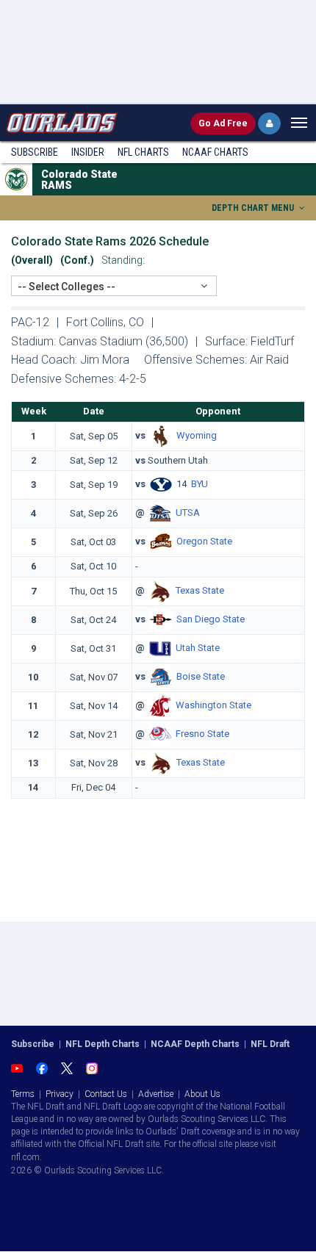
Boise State (200, 676)
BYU (199, 484)
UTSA (188, 513)
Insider (87, 152)
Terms (23, 1094)
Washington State (213, 704)
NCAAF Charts (215, 152)
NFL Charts (143, 152)
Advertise (155, 1094)
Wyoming (196, 435)
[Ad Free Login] (269, 123)
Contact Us (106, 1094)
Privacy (59, 1094)
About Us (202, 1094)
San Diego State (210, 619)
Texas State (200, 590)
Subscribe (34, 152)
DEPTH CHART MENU (254, 208)
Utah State (198, 647)
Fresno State (202, 733)
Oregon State (204, 541)
